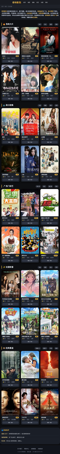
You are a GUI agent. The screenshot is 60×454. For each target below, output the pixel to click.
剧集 (33, 2)
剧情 (51, 24)
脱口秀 (50, 186)
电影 (29, 2)
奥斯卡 (44, 348)
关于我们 (19, 449)
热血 (40, 267)
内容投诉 (40, 449)
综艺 (38, 2)
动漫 (42, 2)
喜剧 (56, 24)
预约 (46, 2)
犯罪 (56, 105)
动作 (40, 24)
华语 (51, 348)
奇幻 (51, 267)
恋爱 (56, 267)
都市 (51, 105)
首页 (24, 2)
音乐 (44, 186)
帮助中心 (26, 449)
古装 (40, 105)
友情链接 (33, 449)
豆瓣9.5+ (38, 348)
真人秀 (38, 186)
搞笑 (45, 267)
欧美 (56, 348)
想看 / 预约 (10, 61)
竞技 (56, 186)
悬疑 (45, 105)
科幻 (45, 24)
